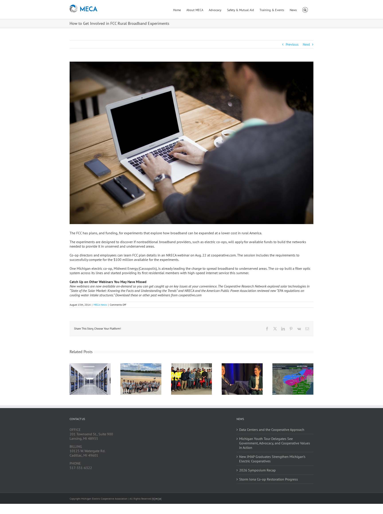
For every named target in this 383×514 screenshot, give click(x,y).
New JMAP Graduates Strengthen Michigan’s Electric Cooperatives (272, 458)
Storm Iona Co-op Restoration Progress (268, 479)
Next (306, 44)
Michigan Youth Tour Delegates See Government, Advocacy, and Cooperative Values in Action (274, 443)
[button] (305, 9)
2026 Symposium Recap (257, 470)
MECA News (100, 304)
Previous (292, 44)
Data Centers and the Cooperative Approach (271, 429)
